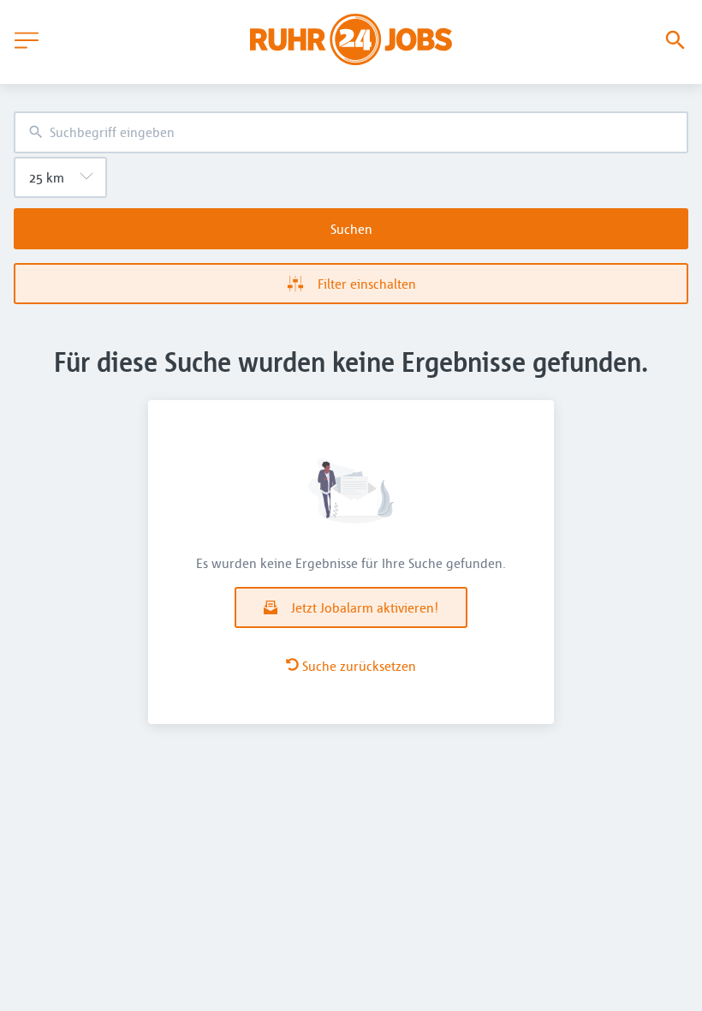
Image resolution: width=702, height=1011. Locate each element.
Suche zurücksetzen (359, 665)
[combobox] (351, 132)
